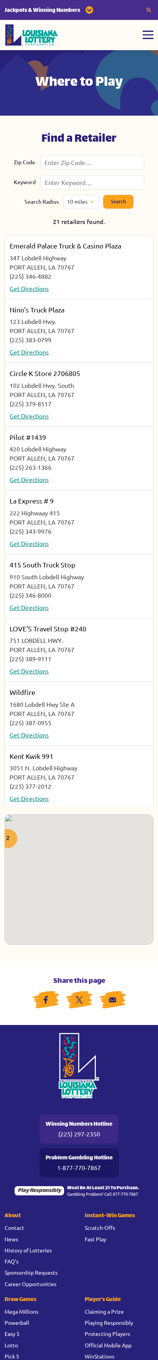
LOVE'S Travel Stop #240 (48, 628)
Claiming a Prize (104, 1311)
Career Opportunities (30, 1283)
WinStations (99, 1356)
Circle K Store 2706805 (45, 373)
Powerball (17, 1322)
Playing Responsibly (109, 1322)
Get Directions (29, 288)
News (11, 1239)
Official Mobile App (108, 1345)
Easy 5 (12, 1333)
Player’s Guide (103, 1299)
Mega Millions (21, 1311)
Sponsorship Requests (31, 1272)
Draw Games (20, 1299)
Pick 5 (12, 1356)
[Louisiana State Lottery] (32, 35)
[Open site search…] (148, 10)
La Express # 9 (32, 501)
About (13, 1216)
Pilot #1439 (28, 437)
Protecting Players (107, 1333)
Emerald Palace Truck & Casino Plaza (65, 246)
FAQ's (11, 1261)
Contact (14, 1227)
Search (118, 201)
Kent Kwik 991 (31, 756)
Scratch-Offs (100, 1227)
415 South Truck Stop (43, 565)
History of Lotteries (28, 1250)
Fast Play (95, 1239)
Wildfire (22, 692)
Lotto (11, 1345)
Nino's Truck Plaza (37, 310)
